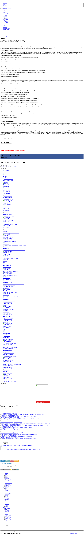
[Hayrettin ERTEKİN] (7, 272)
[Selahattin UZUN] (7, 306)
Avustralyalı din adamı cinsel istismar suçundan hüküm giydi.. (12, 424)
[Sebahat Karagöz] (7, 204)
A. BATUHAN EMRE (7, 350)
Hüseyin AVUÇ (6, 184)
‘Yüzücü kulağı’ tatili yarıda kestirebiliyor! (8, 413)
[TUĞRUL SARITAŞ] (7, 302)
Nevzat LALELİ (6, 210)
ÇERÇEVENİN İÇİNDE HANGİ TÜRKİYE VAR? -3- (14, 250)
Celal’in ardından (6, 190)
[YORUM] (5, 259)
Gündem (7, 499)
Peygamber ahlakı (6, 173)
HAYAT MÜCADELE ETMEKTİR (10, 347)
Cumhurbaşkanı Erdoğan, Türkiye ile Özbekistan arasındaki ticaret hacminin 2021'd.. (23, 449)
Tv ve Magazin (8, 493)
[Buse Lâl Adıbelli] (7, 331)
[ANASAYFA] (5, 8)
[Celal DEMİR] (6, 187)
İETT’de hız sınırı (6, 262)
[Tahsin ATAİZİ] (6, 242)
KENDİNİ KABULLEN (8, 237)
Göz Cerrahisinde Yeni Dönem (6, 419)
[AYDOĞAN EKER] (7, 340)
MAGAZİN (7, 518)
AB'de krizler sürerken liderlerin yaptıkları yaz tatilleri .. (11, 422)
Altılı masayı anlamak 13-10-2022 (9, 241)
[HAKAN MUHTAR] (7, 361)
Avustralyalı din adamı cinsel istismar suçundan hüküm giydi (36, 425)
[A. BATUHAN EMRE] (8, 348)
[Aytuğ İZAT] (6, 221)
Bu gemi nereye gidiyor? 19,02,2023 (10, 275)
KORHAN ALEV (6, 278)
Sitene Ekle (7, 480)
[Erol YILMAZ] (6, 268)
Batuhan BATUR (6, 358)
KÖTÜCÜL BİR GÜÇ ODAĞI (9, 177)
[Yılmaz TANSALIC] (7, 251)
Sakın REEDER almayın (8, 199)
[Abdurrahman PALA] (7, 196)
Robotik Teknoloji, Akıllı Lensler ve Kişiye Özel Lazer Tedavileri (26, 420)
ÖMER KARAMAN (7, 282)
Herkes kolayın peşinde (7, 373)
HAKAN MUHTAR (7, 362)
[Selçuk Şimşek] (6, 217)
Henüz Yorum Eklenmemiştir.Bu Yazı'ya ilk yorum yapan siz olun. (13, 150)
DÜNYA (7, 510)
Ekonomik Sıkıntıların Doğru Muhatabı (10, 296)
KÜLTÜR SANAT (9, 519)
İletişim (6, 473)
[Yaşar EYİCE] (6, 310)
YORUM (5, 261)
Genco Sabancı (6, 299)
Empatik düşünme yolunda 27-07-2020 (10, 258)
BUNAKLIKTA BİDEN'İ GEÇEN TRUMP (12, 364)
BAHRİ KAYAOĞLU (7, 214)
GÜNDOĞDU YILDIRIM (8, 286)
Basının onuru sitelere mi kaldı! (9, 309)
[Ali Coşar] (5, 174)
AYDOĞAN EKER (7, 341)
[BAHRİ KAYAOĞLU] (8, 213)
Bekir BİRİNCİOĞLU (7, 265)
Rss (6, 476)
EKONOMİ (7, 511)
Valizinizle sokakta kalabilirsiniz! (9, 356)
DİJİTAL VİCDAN (7, 326)
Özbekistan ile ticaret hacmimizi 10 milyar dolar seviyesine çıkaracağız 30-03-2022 (16, 445)
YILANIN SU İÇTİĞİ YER (8, 216)
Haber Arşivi (7, 484)
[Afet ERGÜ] (6, 370)
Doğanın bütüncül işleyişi (8, 318)
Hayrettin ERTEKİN (7, 273)
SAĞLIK (7, 512)
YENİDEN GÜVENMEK (8, 254)
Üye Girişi (5, 5)
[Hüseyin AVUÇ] (6, 183)
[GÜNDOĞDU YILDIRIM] (9, 285)
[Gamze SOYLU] (6, 374)
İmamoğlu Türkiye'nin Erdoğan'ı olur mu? (11, 233)
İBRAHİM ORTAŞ (7, 316)
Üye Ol (4, 4)
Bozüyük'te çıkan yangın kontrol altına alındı (9, 415)
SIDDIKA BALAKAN (7, 324)
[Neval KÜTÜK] (6, 225)
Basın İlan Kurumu (7, 526)
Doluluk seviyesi (6, 186)
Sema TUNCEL (6, 193)
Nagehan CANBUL (7, 248)
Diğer (6, 506)
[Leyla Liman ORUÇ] (7, 200)
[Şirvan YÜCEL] (6, 234)
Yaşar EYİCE (6, 312)
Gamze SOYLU (6, 375)
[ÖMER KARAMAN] (7, 280)
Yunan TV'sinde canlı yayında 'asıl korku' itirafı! (9, 417)
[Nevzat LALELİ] (6, 208)
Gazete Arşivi (8, 485)
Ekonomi (7, 494)
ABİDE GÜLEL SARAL (8, 354)
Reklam (4, 6)
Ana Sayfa (5, 3)
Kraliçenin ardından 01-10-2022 (9, 301)
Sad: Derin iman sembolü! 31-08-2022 (10, 224)
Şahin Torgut (5, 256)
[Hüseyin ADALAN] (7, 378)
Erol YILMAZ (6, 269)
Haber (6, 489)
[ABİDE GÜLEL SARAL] (8, 353)
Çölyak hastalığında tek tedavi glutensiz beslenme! (10, 430)
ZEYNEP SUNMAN (7, 320)
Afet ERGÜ (5, 371)
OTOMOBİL (8, 515)
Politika (6, 495)
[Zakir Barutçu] (6, 170)
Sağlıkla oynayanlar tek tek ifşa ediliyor (8, 426)
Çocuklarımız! (5, 322)
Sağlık (6, 490)
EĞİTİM (7, 516)
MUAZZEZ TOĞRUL (8, 345)
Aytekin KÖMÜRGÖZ (7, 239)
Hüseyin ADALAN (7, 379)
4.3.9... (4, 305)
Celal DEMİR (6, 188)
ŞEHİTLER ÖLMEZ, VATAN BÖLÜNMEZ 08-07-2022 (14, 245)
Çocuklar (7, 491)
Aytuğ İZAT (5, 222)
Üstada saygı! (5, 182)
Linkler (6, 475)
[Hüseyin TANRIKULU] (8, 179)
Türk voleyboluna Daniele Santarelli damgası (9, 433)
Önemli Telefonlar (8, 479)
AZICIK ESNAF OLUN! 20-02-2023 (10, 292)
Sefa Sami (5, 231)
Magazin (7, 504)
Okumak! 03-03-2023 (7, 279)
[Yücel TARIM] (6, 293)
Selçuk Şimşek (6, 218)
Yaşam (6, 505)
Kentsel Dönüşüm (6, 377)
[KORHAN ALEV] (7, 276)
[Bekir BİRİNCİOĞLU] (8, 263)
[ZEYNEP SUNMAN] (7, 319)
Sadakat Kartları (6, 351)
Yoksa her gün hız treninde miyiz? (9, 343)
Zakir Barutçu (6, 172)
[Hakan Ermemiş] (6, 289)
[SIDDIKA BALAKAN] (8, 323)
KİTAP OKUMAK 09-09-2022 (9, 220)
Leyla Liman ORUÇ (7, 201)
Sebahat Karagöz (6, 205)
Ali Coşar (5, 176)
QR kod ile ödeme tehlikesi (8, 360)
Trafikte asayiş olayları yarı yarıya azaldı (8, 435)
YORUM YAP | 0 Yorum (10, 145)
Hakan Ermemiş (6, 290)
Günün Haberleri (8, 483)
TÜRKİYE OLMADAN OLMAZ (10, 381)
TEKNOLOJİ (8, 517)
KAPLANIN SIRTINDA (8, 288)
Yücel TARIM (6, 295)
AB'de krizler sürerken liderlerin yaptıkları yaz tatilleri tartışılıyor (38, 423)
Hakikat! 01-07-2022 (7, 194)
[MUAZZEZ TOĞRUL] (8, 344)
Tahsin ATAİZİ (6, 244)
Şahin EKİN (6, 525)
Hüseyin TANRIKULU (8, 180)
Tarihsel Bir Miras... (7, 267)
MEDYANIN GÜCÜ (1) (8, 313)
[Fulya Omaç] (6, 327)
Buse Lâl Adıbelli (6, 333)
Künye (6, 474)
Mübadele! (5, 330)
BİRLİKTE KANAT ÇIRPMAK (9, 211)
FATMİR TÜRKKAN (7, 367)
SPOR (6, 514)
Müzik (6, 496)
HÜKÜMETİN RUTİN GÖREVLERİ (10, 368)
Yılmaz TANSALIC (7, 252)
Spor (6, 488)
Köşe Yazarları (8, 486)
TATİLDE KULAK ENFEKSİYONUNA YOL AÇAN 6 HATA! (31, 414)
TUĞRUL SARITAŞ (7, 303)
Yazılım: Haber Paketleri (73, 533)
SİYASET (7, 497)
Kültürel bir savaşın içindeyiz (8, 339)
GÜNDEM (7, 508)
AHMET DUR (6, 337)
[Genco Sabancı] (6, 297)
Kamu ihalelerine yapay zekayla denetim (8, 428)
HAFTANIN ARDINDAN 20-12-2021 (10, 271)
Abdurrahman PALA (7, 197)
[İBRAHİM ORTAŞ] (7, 314)
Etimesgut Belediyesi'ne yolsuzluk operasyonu (9, 437)
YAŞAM (7, 520)
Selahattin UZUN (6, 307)
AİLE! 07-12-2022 (6, 207)
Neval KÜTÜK (6, 227)
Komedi (7, 502)
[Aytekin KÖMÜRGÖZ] (8, 238)
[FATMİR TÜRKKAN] (8, 365)
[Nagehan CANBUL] (7, 246)
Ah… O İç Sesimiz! (7, 334)
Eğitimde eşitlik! (6, 203)
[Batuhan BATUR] (7, 357)
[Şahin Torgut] (6, 255)
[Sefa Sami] (5, 230)
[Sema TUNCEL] (6, 191)
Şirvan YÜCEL (6, 235)
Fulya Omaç (5, 329)
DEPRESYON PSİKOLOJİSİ (9, 228)
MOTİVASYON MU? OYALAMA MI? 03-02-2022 (13, 284)
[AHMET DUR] (6, 336)
